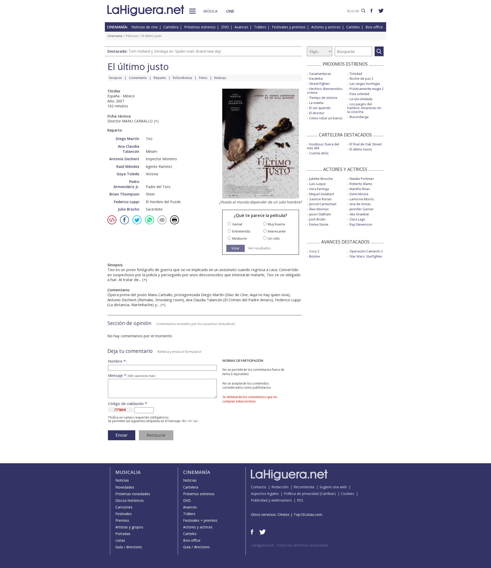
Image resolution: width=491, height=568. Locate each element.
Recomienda (304, 486)
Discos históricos (129, 500)
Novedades (124, 487)
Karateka (316, 78)
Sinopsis (115, 77)
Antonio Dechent (124, 158)
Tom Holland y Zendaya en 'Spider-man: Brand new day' (175, 51)
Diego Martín (127, 138)
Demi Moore (359, 194)
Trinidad (356, 73)
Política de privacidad (301, 493)
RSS (300, 500)
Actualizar (226, 323)
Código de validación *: (128, 403)
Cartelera (170, 27)
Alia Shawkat (359, 214)
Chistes (283, 514)
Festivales (123, 513)
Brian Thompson (124, 194)
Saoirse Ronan (320, 199)
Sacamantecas (320, 73)
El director (317, 113)
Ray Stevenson (361, 224)
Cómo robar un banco (325, 118)
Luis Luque (317, 183)
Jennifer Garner (362, 209)
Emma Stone (318, 224)
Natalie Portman (362, 178)
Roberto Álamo (361, 183)
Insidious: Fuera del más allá (323, 146)
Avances (241, 27)
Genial (237, 224)
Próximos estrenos (200, 27)
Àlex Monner (319, 209)
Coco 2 (314, 251)
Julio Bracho (128, 209)
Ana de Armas (360, 204)
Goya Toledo (128, 173)
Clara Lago (357, 219)
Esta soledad (359, 93)
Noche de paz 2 (361, 78)
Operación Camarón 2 (366, 251)
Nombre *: (117, 361)
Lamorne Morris (362, 199)
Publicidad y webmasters (271, 500)
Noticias (220, 77)
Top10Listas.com (308, 514)
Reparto (160, 77)
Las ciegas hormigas (365, 83)
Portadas (122, 533)
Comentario (138, 77)
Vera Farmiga (319, 189)
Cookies (347, 493)
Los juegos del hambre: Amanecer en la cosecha (364, 108)
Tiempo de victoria (323, 97)
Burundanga (359, 116)
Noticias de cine (144, 27)
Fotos (203, 77)
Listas (120, 540)
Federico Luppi (126, 201)
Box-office (374, 27)
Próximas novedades (132, 493)
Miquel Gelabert (321, 194)
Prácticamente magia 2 (367, 88)
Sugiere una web (333, 486)
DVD (225, 27)
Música (210, 11)
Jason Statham (320, 214)
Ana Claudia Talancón (128, 149)
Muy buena (276, 224)
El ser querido (320, 108)
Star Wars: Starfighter (366, 256)
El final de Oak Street (366, 144)
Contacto (258, 486)
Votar (235, 248)
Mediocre (239, 238)
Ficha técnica (182, 77)
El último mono (361, 149)
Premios (122, 520)
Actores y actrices (326, 27)
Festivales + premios (200, 520)
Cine (230, 11)
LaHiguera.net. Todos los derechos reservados (289, 545)
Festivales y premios (289, 27)
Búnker (314, 256)
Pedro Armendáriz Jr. (126, 184)
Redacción (279, 486)
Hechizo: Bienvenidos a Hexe (324, 90)
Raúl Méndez (127, 166)
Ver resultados (259, 248)
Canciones (123, 507)
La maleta (316, 102)
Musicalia (128, 472)
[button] (192, 11)
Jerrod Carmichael (322, 204)
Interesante (277, 231)
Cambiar (327, 493)
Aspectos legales (265, 493)
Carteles (353, 27)
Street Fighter (319, 83)
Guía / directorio (128, 546)
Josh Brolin (317, 219)
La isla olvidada (361, 99)
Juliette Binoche (321, 178)
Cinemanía (114, 36)
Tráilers (260, 27)
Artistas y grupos (129, 527)
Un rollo (274, 238)
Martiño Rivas (360, 189)
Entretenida (241, 231)
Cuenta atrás (319, 153)
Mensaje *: (131, 375)
